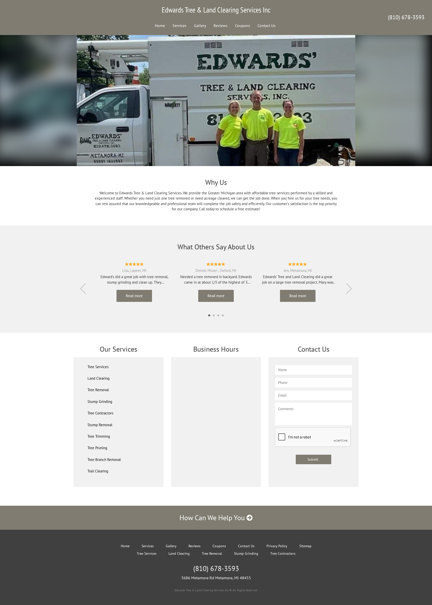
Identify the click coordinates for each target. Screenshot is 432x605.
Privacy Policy (276, 546)
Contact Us (267, 25)
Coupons (242, 25)
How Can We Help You (213, 517)
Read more (134, 295)
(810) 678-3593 (406, 17)
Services (179, 25)
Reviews (221, 25)
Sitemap (305, 546)
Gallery (200, 25)
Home (160, 25)
